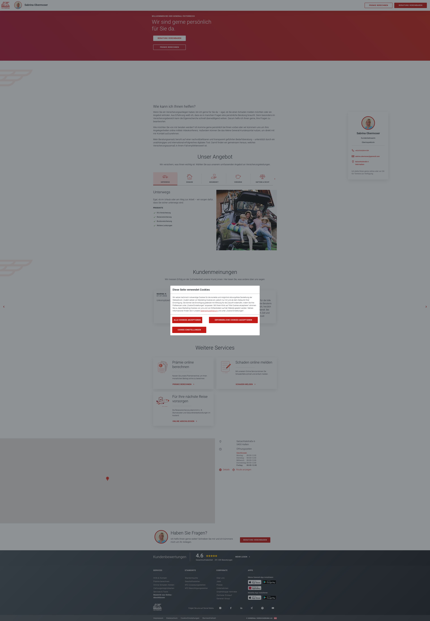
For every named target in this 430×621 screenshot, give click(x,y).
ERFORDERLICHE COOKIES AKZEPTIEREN (233, 320)
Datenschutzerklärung (209, 311)
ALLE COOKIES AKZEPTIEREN (187, 320)
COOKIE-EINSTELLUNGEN (189, 330)
